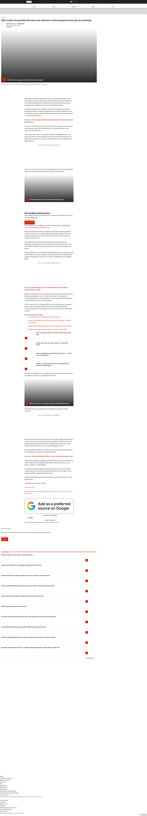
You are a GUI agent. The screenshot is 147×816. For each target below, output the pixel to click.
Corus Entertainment (6, 809)
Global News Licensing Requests (9, 793)
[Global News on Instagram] (81, 762)
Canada (3, 17)
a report (28, 109)
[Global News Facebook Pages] (11, 762)
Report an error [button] (50, 520)
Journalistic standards (49, 515)
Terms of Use (4, 804)
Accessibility (3, 811)
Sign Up (4, 539)
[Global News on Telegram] (58, 774)
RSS (1, 784)
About (1, 776)
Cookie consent (4, 795)
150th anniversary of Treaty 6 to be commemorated (44, 317)
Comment (30, 517)
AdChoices (143, 814)
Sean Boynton (12, 23)
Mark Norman (37, 103)
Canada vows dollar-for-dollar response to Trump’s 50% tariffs (47, 329)
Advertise (2, 806)
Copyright (3, 802)
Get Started (29, 222)
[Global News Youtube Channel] (58, 762)
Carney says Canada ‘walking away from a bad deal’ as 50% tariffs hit (50, 326)
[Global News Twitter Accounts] (35, 762)
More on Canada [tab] (29, 315)
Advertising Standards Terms (8, 807)
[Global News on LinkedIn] (11, 774)
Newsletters (3, 785)
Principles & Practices (6, 778)
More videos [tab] (39, 315)
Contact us (3, 782)
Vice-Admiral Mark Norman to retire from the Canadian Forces (52, 456)
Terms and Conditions (31, 227)
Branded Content (5, 780)
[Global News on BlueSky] (81, 774)
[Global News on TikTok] (35, 774)
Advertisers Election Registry (8, 791)
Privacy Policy (45, 227)
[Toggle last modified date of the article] (21, 25)
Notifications (4, 787)
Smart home (3, 789)
